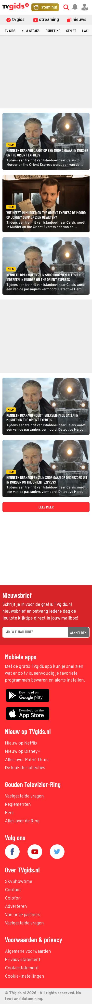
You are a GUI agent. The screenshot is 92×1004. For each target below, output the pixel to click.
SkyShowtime (18, 882)
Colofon (13, 898)
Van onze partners (22, 915)
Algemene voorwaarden (28, 951)
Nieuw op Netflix (21, 743)
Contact (13, 890)
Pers (9, 813)
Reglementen (18, 804)
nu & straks (30, 30)
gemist (71, 30)
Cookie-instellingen (24, 976)
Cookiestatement (22, 968)
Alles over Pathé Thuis (26, 760)
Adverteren (16, 907)
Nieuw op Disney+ (22, 752)
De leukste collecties (25, 768)
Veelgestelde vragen (24, 796)
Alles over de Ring (22, 821)
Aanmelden (78, 632)
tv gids (10, 30)
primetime (53, 30)
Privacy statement (22, 960)
